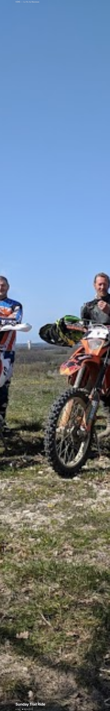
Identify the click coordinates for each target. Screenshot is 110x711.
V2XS (17, 2)
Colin (18, 709)
